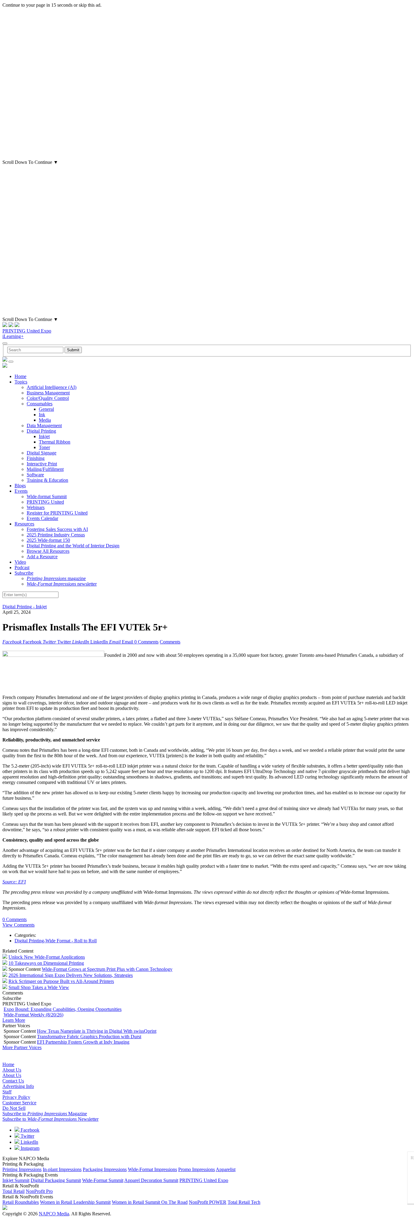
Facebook (29, 1130)
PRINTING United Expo (26, 330)
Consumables (39, 403)
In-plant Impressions (62, 1169)
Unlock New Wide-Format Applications (46, 957)
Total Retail (13, 1191)
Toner (44, 447)
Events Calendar (42, 518)
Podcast (22, 567)
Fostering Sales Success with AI (57, 529)
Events (21, 491)
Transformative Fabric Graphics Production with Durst (89, 1036)
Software (35, 474)
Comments (170, 641)
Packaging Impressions (105, 1169)
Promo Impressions (196, 1169)
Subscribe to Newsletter (50, 1119)
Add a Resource (42, 556)
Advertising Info (18, 1086)
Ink (42, 414)
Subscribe (24, 573)
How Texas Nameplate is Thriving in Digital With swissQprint (96, 1031)
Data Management (44, 425)
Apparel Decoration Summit (151, 1180)
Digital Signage (41, 452)
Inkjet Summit (15, 1180)
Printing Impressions (22, 1169)
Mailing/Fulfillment (45, 469)
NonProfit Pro (39, 1191)
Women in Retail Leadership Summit (75, 1202)
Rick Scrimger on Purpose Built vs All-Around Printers (61, 981)
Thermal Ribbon (54, 441)
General (46, 409)
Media (45, 420)
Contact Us (13, 1080)
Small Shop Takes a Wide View (38, 987)
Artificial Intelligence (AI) (51, 387)
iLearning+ (13, 336)
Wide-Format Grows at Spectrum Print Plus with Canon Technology (107, 969)
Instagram (29, 1148)
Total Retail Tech (244, 1202)
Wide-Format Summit (102, 1180)
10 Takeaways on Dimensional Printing (46, 963)
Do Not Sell (13, 1108)
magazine (56, 578)
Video (20, 562)
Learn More (13, 1020)
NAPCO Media (54, 1213)
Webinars (36, 507)
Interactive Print (42, 463)
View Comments (18, 924)
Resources (24, 523)
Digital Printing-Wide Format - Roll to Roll (56, 940)
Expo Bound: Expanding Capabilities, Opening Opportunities (63, 1009)
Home (20, 376)
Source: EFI (14, 881)
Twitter (26, 1136)
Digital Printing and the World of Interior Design (73, 545)
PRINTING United (45, 502)
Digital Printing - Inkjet (24, 606)
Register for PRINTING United (57, 512)
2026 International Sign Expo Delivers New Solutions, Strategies (70, 975)
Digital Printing (41, 431)
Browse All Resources (48, 551)
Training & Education (47, 480)
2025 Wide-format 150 (48, 540)
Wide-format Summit (47, 496)
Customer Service (19, 1102)
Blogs (20, 485)
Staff (7, 1091)
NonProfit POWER (207, 1202)
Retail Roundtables (20, 1202)
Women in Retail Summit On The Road (150, 1202)
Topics (21, 381)
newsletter (62, 583)
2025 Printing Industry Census (56, 534)
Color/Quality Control (48, 398)
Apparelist (225, 1169)
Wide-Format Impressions (152, 1169)
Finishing (36, 458)
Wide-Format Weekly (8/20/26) (33, 1014)
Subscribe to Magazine (44, 1113)
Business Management (48, 392)
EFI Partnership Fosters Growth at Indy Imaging (83, 1042)
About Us (11, 1069)
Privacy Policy (16, 1097)
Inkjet (44, 436)
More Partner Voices (22, 1047)
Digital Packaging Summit (56, 1180)
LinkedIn (28, 1142)
